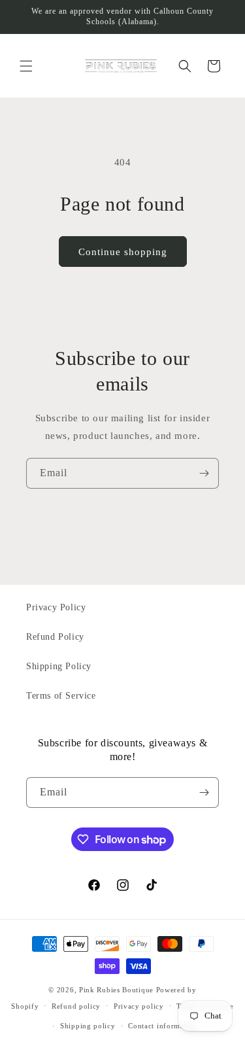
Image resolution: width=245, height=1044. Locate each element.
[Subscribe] (203, 473)
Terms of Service (61, 696)
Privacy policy (139, 1006)
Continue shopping (122, 252)
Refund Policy (55, 637)
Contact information (162, 1026)
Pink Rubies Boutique (116, 990)
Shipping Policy (58, 666)
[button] (26, 66)
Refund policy (76, 1006)
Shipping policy (88, 1026)
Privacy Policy (56, 607)
